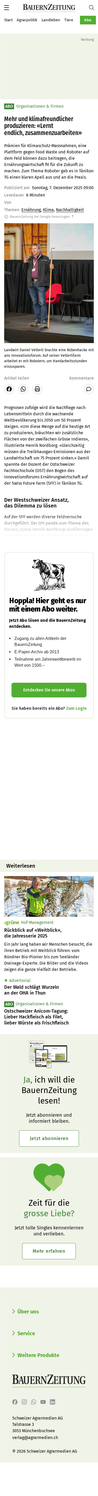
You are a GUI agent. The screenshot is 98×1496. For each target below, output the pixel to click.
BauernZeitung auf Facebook (15, 1402)
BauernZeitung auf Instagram (24, 1402)
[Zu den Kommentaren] (89, 389)
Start (8, 20)
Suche (93, 7)
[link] (49, 933)
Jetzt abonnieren (49, 1138)
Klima (48, 209)
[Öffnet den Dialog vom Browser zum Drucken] (37, 389)
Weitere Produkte (38, 1355)
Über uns (28, 1311)
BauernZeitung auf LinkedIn (52, 1402)
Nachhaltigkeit (70, 209)
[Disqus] (49, 788)
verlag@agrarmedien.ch (35, 1437)
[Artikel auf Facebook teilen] (9, 389)
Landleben (51, 20)
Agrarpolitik (27, 20)
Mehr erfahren (49, 1251)
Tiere (68, 20)
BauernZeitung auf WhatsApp (33, 1402)
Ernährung (31, 209)
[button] (6, 7)
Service (26, 1333)
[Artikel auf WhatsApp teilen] (23, 389)
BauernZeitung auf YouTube (43, 1402)
